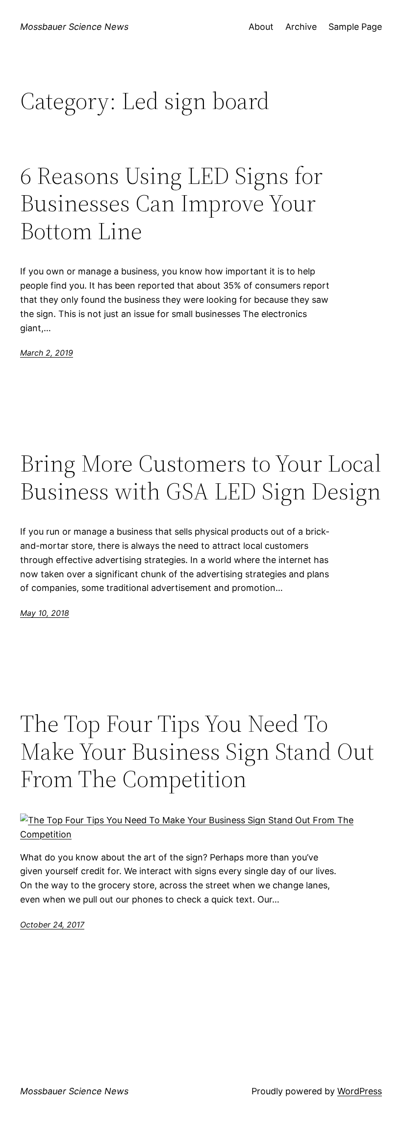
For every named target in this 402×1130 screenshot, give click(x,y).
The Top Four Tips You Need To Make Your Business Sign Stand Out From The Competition (197, 751)
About (261, 27)
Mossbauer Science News (74, 27)
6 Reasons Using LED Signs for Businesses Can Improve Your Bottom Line (171, 203)
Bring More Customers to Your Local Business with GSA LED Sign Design (200, 477)
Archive (301, 27)
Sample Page (355, 27)
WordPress (359, 1091)
